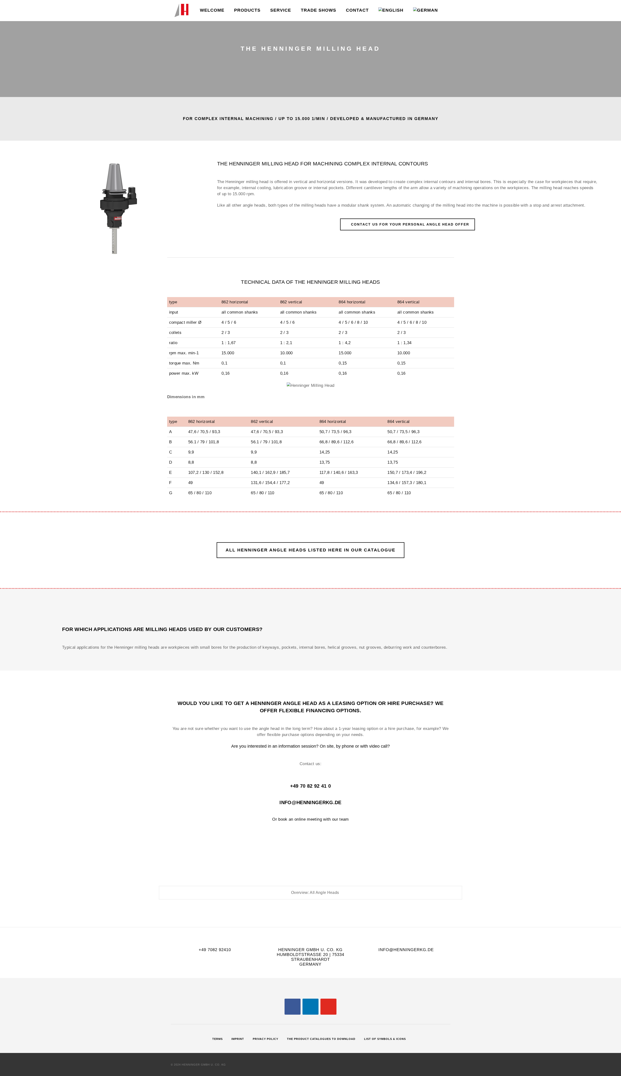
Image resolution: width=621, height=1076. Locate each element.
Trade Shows (318, 10)
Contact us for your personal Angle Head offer (410, 224)
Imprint (237, 1038)
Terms (217, 1038)
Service (280, 10)
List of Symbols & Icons (385, 1038)
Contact (357, 10)
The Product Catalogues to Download (321, 1038)
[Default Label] (310, 1006)
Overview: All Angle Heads (314, 892)
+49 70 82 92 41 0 (310, 786)
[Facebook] (293, 1006)
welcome (212, 10)
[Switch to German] (425, 10)
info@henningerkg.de (310, 802)
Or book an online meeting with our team (310, 819)
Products (247, 10)
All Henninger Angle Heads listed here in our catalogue (310, 550)
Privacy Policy (265, 1038)
